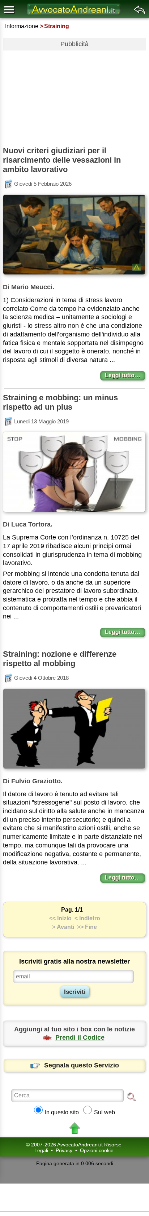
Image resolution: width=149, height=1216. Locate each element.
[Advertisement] (74, 95)
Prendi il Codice (80, 1037)
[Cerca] (131, 1096)
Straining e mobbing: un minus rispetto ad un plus (60, 402)
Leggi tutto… (122, 375)
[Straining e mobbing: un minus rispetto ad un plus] (74, 513)
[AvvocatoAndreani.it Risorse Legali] (74, 15)
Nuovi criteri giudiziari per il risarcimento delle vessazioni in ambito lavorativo (62, 160)
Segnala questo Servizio (81, 1065)
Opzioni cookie (97, 1150)
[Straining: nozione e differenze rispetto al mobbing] (74, 770)
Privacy (64, 1150)
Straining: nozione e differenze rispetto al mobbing (59, 658)
